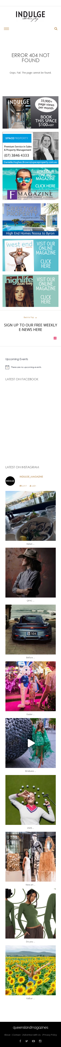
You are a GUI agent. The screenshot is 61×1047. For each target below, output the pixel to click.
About (7, 1034)
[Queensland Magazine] (30, 1028)
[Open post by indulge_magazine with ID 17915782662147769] (30, 686)
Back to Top (30, 317)
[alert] (30, 367)
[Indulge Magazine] (30, 16)
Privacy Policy (50, 1034)
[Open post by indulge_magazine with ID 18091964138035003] (30, 914)
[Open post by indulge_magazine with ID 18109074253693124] (30, 857)
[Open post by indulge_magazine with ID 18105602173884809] (30, 800)
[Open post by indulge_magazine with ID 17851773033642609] (30, 743)
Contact (17, 1034)
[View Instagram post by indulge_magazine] (52, 537)
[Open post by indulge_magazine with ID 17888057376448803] (30, 970)
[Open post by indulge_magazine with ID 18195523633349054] (30, 629)
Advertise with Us (32, 1034)
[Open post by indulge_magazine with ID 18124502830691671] (30, 516)
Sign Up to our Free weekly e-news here (30, 327)
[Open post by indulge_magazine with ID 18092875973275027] (30, 573)
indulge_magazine (30, 494)
